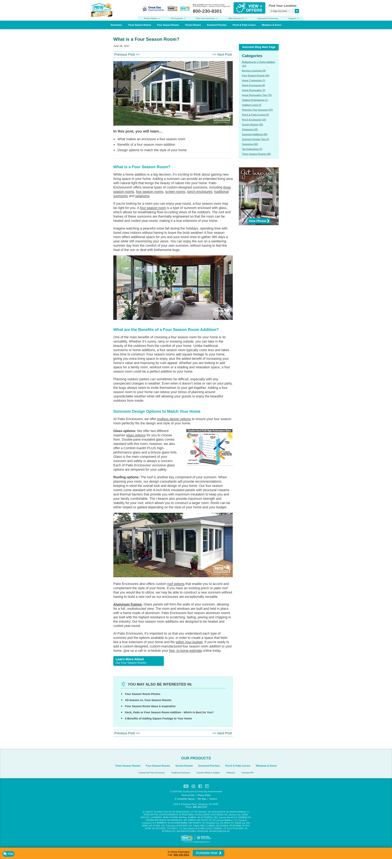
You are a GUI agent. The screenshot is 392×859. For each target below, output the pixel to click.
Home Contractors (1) (253, 80)
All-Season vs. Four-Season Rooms (148, 700)
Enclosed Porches (216, 25)
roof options (176, 584)
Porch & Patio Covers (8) (255, 115)
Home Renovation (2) (253, 90)
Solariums (230, 773)
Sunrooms (116, 25)
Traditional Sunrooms (180, 773)
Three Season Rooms (139, 25)
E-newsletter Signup (184, 799)
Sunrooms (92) (250, 144)
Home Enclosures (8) (253, 85)
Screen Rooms (193, 25)
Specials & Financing (268, 18)
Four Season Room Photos (142, 694)
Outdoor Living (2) (251, 105)
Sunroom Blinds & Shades (208, 773)
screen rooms (175, 191)
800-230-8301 (181, 854)
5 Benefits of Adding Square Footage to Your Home (158, 718)
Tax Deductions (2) (252, 149)
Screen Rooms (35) (252, 124)
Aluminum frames (127, 604)
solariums (142, 196)
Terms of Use (187, 795)
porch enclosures (199, 191)
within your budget (189, 642)
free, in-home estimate (185, 650)
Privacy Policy (204, 795)
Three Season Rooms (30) (256, 154)
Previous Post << (127, 54)
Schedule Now (207, 853)
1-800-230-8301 (194, 447)
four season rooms (149, 191)
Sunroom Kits (248, 773)
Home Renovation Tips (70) (257, 95)
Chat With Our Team (196, 453)
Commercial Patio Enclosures (151, 773)
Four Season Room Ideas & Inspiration (150, 706)
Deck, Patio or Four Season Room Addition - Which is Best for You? (169, 712)
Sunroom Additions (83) (255, 134)
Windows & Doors (271, 25)
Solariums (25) (250, 129)
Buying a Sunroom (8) (254, 70)
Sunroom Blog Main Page (258, 47)
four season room (153, 208)
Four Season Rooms (168, 25)
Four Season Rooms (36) (255, 75)
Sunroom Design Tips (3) (255, 139)
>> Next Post (222, 54)
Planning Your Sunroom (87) (257, 110)
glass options (136, 435)
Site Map (202, 799)
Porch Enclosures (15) (254, 119)
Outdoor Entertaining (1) (255, 100)
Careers (213, 799)
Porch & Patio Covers (244, 25)
